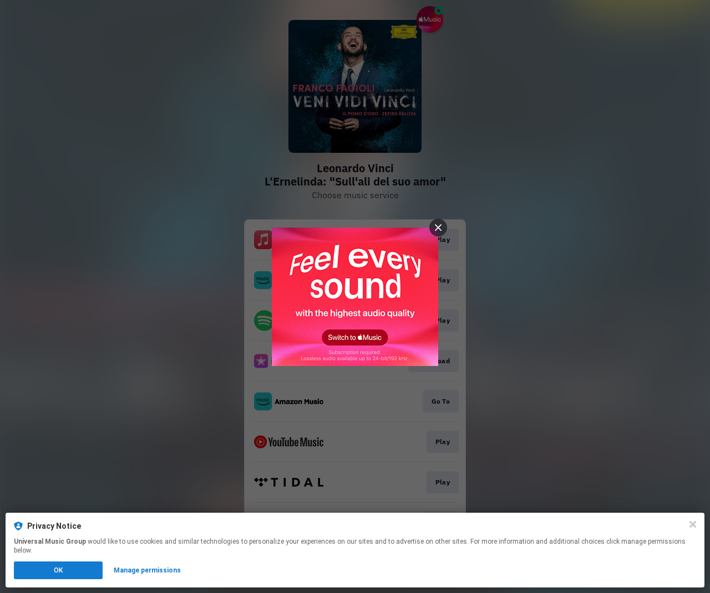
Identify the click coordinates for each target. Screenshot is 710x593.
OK (58, 570)
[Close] (693, 524)
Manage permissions (147, 570)
